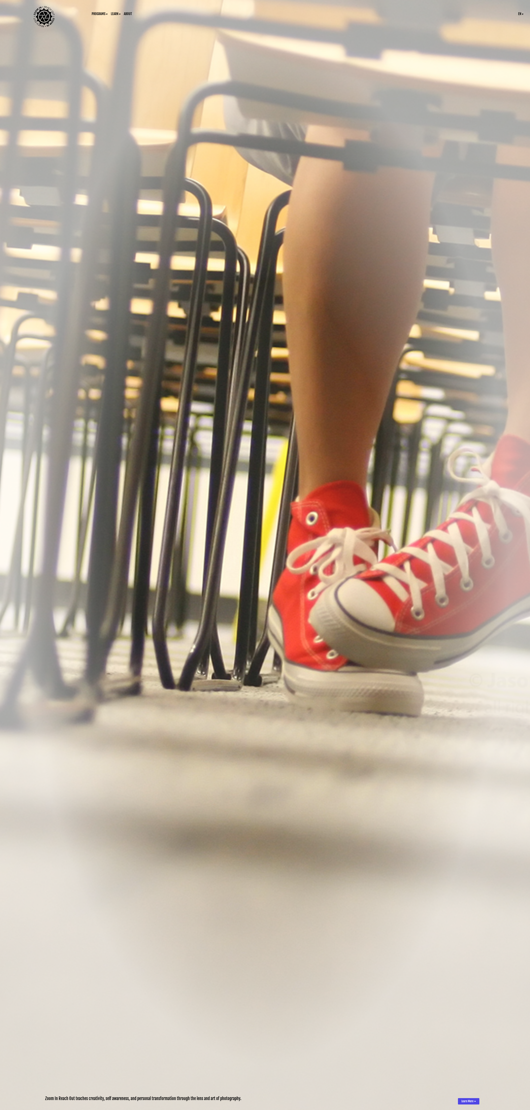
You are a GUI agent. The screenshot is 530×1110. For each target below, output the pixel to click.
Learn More (468, 1101)
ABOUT (128, 14)
